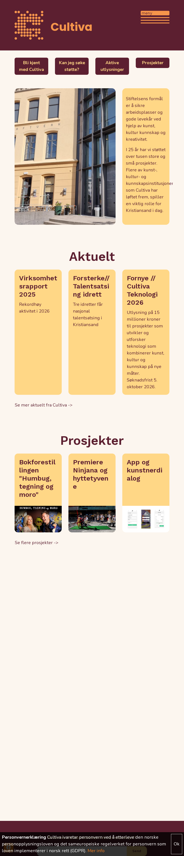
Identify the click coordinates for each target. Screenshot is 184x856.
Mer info (96, 851)
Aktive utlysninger (112, 66)
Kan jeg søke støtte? (72, 66)
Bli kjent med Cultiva (31, 66)
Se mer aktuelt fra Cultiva (41, 405)
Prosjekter (153, 63)
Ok (177, 844)
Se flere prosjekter (34, 543)
